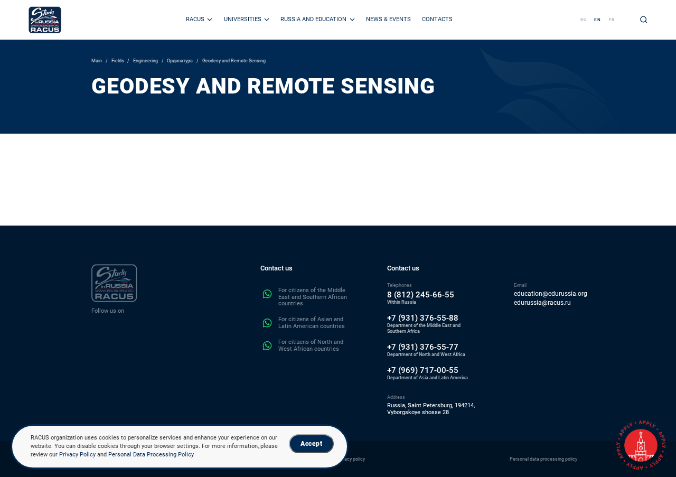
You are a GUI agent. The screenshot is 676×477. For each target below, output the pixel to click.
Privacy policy (350, 459)
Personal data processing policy (543, 459)
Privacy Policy (77, 454)
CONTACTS (437, 19)
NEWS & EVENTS (388, 19)
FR (612, 19)
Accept (311, 443)
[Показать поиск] (644, 19)
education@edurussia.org (550, 294)
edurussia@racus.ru (542, 303)
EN (597, 19)
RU (583, 19)
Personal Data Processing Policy (151, 454)
